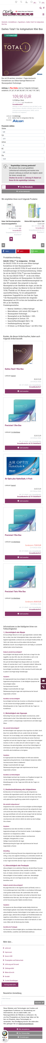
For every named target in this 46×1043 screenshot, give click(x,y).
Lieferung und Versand (11, 964)
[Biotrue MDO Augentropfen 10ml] (34, 211)
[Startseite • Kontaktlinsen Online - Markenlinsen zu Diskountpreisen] (18, 13)
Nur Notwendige (17, 1033)
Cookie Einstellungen (11, 981)
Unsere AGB (8, 956)
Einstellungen (16, 1037)
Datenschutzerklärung (26, 1024)
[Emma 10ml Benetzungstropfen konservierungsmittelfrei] (11, 211)
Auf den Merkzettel (24, 191)
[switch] (5, 1040)
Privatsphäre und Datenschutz (13, 960)
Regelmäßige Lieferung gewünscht (23, 166)
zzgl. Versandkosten (26, 102)
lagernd (13, 376)
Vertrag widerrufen (10, 985)
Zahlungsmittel (9, 968)
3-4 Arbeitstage (16, 116)
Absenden (38, 1003)
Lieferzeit (7, 948)
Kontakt (7, 976)
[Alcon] (28, 121)
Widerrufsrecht (9, 972)
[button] (9, 251)
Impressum (8, 952)
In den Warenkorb (26, 187)
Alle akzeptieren (17, 1029)
